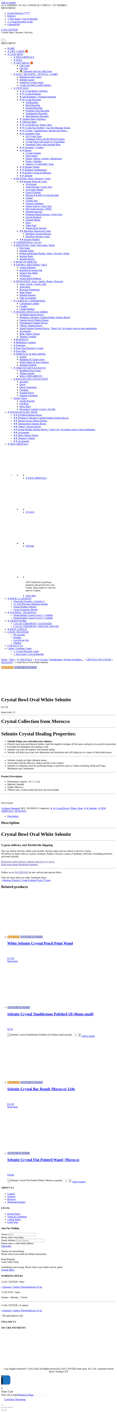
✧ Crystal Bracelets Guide (20, 21)
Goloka (29, 198)
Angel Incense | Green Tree (39, 187)
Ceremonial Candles (29, 303)
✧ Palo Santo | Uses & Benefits (22, 19)
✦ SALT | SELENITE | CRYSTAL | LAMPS (35, 74)
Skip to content (8, 2)
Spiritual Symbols (28, 365)
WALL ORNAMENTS (31, 376)
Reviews (11, 1199)
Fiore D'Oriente (33, 192)
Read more (12, 961)
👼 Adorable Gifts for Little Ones (36, 71)
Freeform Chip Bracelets (37, 110)
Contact (11, 1193)
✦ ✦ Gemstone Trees (30, 133)
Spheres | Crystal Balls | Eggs (40, 164)
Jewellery (24, 381)
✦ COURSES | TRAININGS (21, 612)
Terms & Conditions (17, 1216)
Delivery (11, 16)
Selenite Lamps (27, 79)
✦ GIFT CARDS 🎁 (17, 51)
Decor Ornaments (28, 387)
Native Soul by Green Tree (38, 206)
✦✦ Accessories (21, 432)
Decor (22, 384)
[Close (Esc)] (11, 1407)
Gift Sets (24, 68)
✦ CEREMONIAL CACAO (27, 242)
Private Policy (14, 1214)
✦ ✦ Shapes (26, 150)
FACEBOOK (21, 872)
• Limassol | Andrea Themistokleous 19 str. (21, 1287)
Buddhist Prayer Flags (30, 370)
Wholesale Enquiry (16, 1202)
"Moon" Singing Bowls (31, 325)
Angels (23, 356)
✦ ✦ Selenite (26, 175)
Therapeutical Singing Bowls (34, 323)
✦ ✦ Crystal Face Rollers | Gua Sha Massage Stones (45, 127)
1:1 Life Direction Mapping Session (30, 604)
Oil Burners (25, 275)
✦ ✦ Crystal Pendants (30, 94)
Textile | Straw (20, 398)
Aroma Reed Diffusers (30, 278)
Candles (23, 306)
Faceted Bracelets (34, 108)
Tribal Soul (31, 225)
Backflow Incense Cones (38, 236)
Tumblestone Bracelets (36, 113)
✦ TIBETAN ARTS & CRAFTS (29, 368)
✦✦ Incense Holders (30, 239)
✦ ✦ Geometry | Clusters (32, 147)
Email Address (8, 1240)
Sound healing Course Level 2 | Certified (33, 618)
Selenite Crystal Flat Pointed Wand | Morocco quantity (36, 1180)
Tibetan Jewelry (27, 373)
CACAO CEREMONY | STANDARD (32, 623)
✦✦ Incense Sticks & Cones (33, 181)
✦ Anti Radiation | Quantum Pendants (38, 96)
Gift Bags (24, 403)
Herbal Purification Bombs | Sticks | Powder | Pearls (44, 253)
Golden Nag (31, 200)
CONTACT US (15, 645)
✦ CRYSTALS (20, 88)
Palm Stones (31, 156)
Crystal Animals (33, 153)
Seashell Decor (27, 392)
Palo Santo (25, 248)
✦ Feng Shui (19, 351)
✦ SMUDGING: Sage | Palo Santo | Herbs (34, 245)
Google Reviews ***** (18, 13)
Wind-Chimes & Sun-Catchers (34, 362)
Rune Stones (26, 292)
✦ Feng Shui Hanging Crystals (28, 348)
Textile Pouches (27, 401)
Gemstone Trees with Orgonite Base (43, 144)
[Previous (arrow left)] (2, 1410)
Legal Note (12, 1222)
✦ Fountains (19, 345)
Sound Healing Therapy (25, 606)
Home (4, 659)
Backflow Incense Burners (38, 233)
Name (4, 1234)
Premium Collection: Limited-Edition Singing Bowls (45, 317)
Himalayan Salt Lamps (30, 77)
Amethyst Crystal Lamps (31, 82)
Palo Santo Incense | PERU (39, 209)
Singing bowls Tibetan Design (34, 320)
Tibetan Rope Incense (36, 228)
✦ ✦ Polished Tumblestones (33, 170)
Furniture (24, 390)
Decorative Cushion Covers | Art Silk (37, 409)
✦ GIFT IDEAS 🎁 (23, 63)
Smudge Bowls (27, 259)
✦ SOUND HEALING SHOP (22, 412)
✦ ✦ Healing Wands (29, 167)
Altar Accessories (28, 298)
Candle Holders (27, 309)
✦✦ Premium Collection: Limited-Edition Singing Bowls (41, 418)
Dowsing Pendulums (30, 289)
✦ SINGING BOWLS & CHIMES (30, 312)
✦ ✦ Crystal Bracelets (30, 99)
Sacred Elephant (33, 217)
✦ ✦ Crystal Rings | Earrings (34, 91)
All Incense (31, 184)
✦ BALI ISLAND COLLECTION (30, 379)
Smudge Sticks (27, 250)
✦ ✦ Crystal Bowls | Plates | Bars (36, 125)
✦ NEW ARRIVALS (23, 57)
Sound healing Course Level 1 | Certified (33, 615)
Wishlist (17, 643)
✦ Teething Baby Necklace (33, 119)
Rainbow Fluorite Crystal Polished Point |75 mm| (27, 880)
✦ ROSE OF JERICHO (25, 262)
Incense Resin (26, 256)
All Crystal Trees (34, 136)
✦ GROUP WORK (17, 621)
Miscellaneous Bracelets (37, 116)
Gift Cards (25, 65)
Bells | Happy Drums (30, 334)
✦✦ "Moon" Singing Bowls (27, 426)
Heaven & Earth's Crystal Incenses (42, 195)
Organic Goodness (35, 203)
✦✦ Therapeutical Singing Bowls (29, 423)
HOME (11, 48)
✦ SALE (17, 60)
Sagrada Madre (33, 220)
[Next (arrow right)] (5, 1410)
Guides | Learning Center (19, 648)
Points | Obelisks (34, 161)
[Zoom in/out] (2, 1407)
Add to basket (88, 1036)
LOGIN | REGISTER (18, 632)
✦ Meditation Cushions (24, 342)
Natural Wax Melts (29, 273)
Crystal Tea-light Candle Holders (35, 85)
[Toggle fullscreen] (5, 1407)
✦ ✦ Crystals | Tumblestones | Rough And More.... (44, 130)
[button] (8, 8)
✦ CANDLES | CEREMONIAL (29, 300)
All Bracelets (32, 102)
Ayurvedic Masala (34, 189)
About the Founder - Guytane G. (29, 601)
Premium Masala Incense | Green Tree (44, 214)
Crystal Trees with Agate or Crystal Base (45, 141)
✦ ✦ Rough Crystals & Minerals (35, 172)
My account (19, 634)
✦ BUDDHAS (20, 339)
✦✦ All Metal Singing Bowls (27, 415)
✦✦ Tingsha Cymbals (24, 438)
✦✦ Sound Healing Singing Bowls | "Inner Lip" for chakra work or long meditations (54, 429)
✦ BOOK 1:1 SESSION (19, 598)
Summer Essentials (29, 395)
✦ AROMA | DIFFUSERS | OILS (30, 264)
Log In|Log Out (21, 640)
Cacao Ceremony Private (25, 609)
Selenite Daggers (28, 295)
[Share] (8, 1407)
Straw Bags (25, 406)
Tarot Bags (25, 287)
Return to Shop (26, 1395)
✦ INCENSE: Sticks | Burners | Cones (32, 178)
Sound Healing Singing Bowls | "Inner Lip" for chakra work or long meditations (58, 328)
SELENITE (7, 662)
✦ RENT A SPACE (17, 629)
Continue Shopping (10, 808)
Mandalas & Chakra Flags (32, 359)
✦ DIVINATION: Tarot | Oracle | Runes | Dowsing (38, 281)
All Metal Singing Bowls (32, 314)
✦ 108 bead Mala (28, 122)
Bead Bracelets (33, 105)
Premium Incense (34, 211)
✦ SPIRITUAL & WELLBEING (29, 354)
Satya (28, 222)
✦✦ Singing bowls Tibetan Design (30, 421)
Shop (12, 659)
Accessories (25, 331)
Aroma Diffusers (28, 267)
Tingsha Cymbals (28, 336)
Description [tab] (12, 816)
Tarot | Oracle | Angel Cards (33, 284)
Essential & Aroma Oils (31, 270)
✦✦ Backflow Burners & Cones (35, 231)
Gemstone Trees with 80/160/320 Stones (45, 139)
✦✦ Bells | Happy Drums (25, 435)
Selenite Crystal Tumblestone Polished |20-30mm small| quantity (41, 1034)
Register (17, 637)
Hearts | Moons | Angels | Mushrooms (44, 158)
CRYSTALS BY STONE (98, 659)
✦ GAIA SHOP (15, 54)
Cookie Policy (14, 1219)
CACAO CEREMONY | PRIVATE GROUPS (36, 626)
